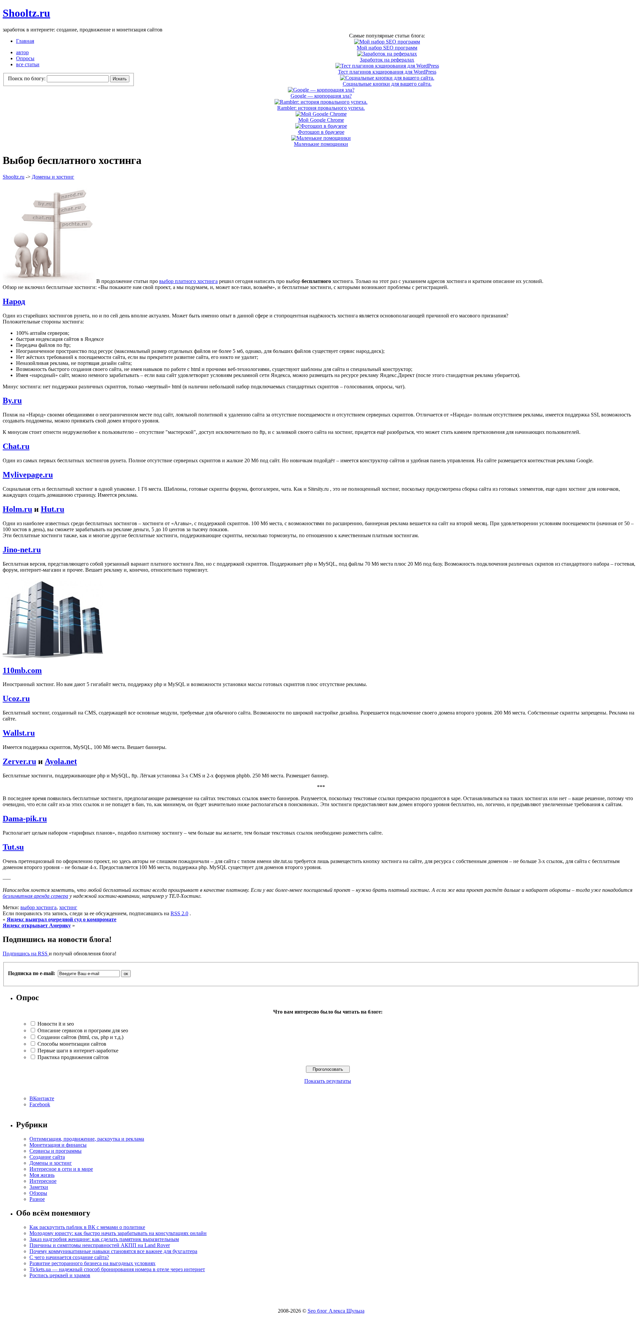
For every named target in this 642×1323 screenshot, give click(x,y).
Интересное (43, 1181)
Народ (14, 301)
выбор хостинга (38, 907)
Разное (37, 1199)
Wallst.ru (19, 733)
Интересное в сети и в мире (61, 1169)
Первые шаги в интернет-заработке (77, 1050)
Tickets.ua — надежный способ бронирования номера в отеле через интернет (117, 1269)
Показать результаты (327, 1081)
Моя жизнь (42, 1175)
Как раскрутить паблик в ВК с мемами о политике (87, 1227)
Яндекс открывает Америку (37, 925)
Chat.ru (16, 446)
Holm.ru (17, 509)
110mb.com (22, 670)
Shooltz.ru (26, 13)
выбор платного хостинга (188, 281)
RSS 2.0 (179, 913)
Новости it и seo (55, 1024)
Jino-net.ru (22, 549)
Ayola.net (61, 761)
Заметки (38, 1187)
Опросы (25, 58)
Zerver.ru (19, 761)
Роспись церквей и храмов (59, 1275)
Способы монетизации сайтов (71, 1044)
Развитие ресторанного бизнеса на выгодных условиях (92, 1263)
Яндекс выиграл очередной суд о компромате (61, 919)
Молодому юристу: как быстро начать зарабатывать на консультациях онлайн (118, 1233)
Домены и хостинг (53, 177)
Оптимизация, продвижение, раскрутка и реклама (86, 1139)
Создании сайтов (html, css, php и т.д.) (80, 1037)
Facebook (39, 1104)
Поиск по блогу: (27, 78)
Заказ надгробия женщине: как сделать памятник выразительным (104, 1239)
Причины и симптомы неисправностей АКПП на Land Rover (99, 1245)
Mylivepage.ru (28, 474)
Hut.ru (52, 509)
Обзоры (38, 1193)
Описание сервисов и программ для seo (82, 1030)
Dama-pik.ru (25, 818)
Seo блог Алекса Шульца (336, 1311)
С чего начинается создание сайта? (69, 1257)
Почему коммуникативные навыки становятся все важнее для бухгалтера (113, 1251)
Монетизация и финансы (58, 1145)
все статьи (27, 64)
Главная (25, 41)
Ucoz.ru (16, 698)
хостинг (68, 907)
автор (22, 52)
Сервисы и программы (55, 1151)
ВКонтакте (41, 1098)
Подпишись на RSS (26, 953)
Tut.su (13, 847)
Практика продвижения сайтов (73, 1057)
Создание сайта (47, 1157)
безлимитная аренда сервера (35, 896)
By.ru (12, 400)
